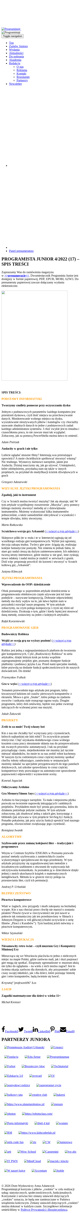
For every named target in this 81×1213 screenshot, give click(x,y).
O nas (20, 66)
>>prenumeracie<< (17, 275)
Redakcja (14, 63)
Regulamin (23, 77)
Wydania (14, 49)
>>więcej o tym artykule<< (62, 531)
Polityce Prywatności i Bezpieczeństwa (44, 1209)
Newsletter (15, 83)
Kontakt (21, 73)
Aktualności (16, 53)
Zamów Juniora (18, 46)
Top (11, 42)
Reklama (22, 70)
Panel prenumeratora (21, 251)
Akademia (15, 59)
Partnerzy (22, 80)
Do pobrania (16, 56)
